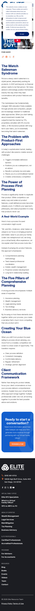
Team (3, 581)
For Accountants (8, 557)
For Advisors (6, 554)
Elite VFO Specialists (9, 497)
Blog (3, 567)
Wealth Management (10, 516)
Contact (4, 584)
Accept (22, 34)
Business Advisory (9, 530)
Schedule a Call (17, 444)
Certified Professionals (11, 540)
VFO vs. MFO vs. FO (9, 506)
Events (4, 574)
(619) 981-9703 (10, 476)
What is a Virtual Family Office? (8, 502)
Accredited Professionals (12, 543)
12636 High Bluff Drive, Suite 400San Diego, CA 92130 (17, 480)
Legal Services (7, 520)
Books (4, 571)
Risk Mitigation (7, 523)
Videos (4, 578)
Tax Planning (6, 526)
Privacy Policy (6, 604)
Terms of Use (18, 604)
